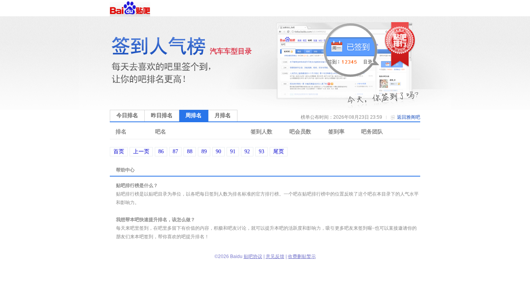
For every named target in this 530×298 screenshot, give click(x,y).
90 (218, 151)
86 (161, 151)
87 (175, 151)
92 (247, 151)
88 (189, 151)
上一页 (141, 151)
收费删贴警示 (302, 256)
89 (204, 151)
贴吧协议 (253, 256)
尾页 (278, 151)
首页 (118, 151)
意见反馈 (275, 256)
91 (233, 151)
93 (261, 151)
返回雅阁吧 (408, 117)
